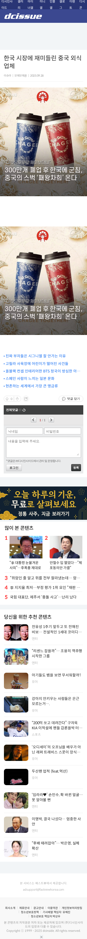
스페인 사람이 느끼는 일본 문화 (30, 378)
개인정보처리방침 (72, 908)
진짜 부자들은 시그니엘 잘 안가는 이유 (36, 356)
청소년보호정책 (30, 912)
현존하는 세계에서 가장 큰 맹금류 (32, 386)
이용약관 (53, 908)
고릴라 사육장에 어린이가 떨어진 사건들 (37, 363)
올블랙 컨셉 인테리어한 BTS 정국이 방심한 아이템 (43, 371)
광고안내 (38, 908)
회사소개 (10, 908)
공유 (26, 399)
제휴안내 (24, 908)
